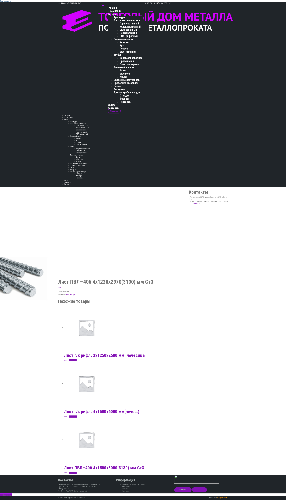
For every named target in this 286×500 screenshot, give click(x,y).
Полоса (124, 48)
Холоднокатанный (130, 26)
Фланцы (124, 98)
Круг (122, 45)
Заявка (114, 111)
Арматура (119, 17)
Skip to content (5, 1)
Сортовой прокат (123, 39)
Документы (126, 487)
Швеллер (125, 73)
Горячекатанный (129, 23)
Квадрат (124, 42)
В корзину (73, 360)
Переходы (125, 101)
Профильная (127, 61)
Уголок (123, 76)
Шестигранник (128, 51)
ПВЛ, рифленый (129, 36)
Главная (112, 7)
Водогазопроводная (131, 57)
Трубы (117, 54)
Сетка (117, 86)
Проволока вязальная (126, 83)
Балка (123, 70)
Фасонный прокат (124, 67)
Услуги (111, 104)
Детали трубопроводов (127, 92)
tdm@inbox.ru (195, 203)
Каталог (112, 14)
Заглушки (119, 89)
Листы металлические (127, 20)
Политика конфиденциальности (134, 485)
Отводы (124, 95)
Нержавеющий (128, 32)
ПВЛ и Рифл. (71, 295)
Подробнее (73, 416)
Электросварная (129, 64)
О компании (114, 11)
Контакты (113, 108)
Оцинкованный (128, 29)
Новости (125, 489)
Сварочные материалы (127, 79)
